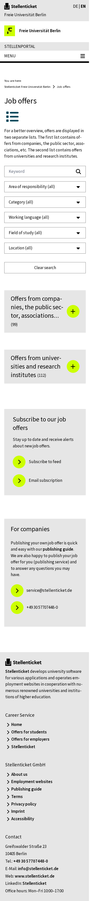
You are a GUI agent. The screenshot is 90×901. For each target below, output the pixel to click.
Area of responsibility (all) (32, 193)
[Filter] (78, 171)
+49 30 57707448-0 (30, 876)
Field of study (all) (25, 239)
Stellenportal (19, 46)
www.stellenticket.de (34, 891)
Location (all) (20, 254)
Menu (10, 56)
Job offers (63, 87)
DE (75, 6)
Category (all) (21, 208)
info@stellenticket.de (38, 883)
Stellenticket (17, 686)
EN (83, 6)
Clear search (43, 274)
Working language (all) (29, 223)
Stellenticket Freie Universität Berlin (27, 87)
